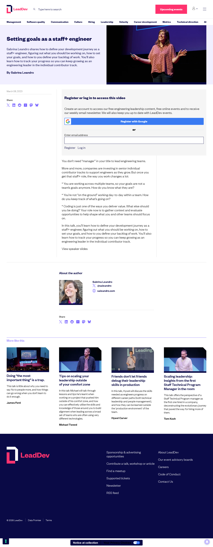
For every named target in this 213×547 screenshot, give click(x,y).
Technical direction (187, 21)
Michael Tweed (68, 424)
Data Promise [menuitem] (34, 520)
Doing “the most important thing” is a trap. (25, 377)
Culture (78, 21)
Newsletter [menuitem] (113, 485)
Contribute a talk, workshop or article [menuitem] (130, 463)
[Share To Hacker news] (25, 105)
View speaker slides (75, 249)
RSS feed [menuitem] (112, 493)
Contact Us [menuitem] (165, 481)
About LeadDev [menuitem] (168, 452)
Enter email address (76, 135)
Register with (134, 121)
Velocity (123, 21)
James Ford (14, 402)
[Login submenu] (195, 8)
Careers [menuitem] (163, 467)
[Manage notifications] (207, 542)
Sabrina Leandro (22, 72)
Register (69, 147)
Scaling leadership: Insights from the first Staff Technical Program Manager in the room (182, 382)
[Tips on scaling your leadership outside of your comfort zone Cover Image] (80, 359)
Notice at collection (85, 542)
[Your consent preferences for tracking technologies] (6, 541)
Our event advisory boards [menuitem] (175, 459)
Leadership (107, 21)
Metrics (167, 21)
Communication (59, 21)
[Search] (34, 9)
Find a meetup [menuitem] (115, 471)
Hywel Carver (119, 418)
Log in (82, 147)
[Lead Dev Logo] (17, 9)
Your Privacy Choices (117, 542)
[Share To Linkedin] (13, 105)
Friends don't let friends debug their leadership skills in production (129, 380)
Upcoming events (171, 9)
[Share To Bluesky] (36, 106)
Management (14, 21)
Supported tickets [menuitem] (118, 478)
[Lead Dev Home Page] (28, 472)
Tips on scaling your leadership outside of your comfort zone (74, 379)
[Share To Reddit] (19, 106)
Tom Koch (170, 418)
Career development (145, 21)
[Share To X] (8, 105)
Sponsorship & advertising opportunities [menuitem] (123, 454)
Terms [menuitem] (49, 520)
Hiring (91, 21)
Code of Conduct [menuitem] (169, 474)
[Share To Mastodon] (31, 106)
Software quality (36, 21)
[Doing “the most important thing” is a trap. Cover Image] (28, 359)
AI (205, 21)
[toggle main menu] (204, 9)
